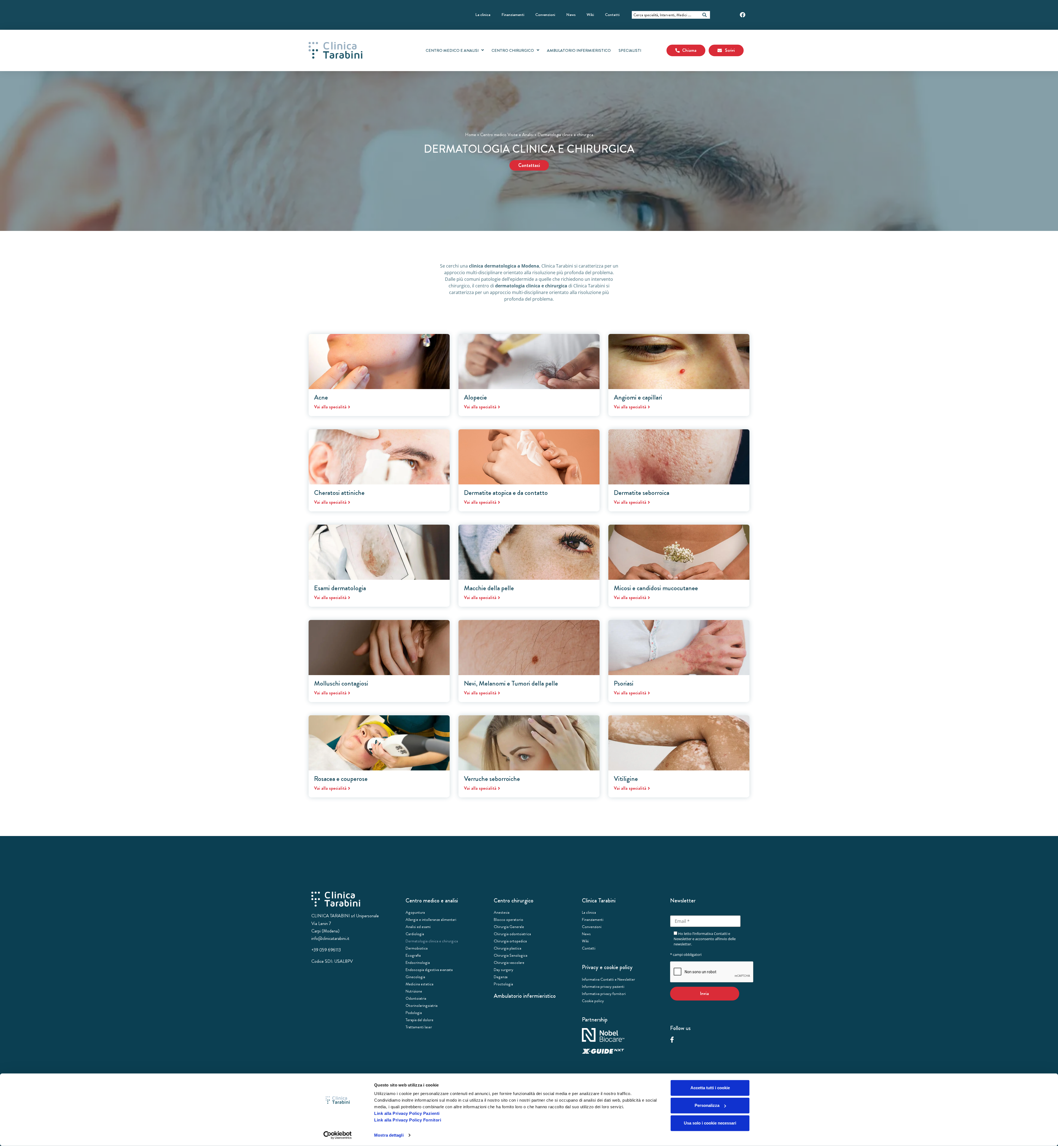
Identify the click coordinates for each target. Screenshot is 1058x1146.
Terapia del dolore (419, 1020)
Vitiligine (626, 778)
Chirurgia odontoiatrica (512, 934)
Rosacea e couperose (341, 778)
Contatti (612, 15)
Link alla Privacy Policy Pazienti (407, 1113)
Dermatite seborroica (641, 492)
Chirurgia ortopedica (510, 941)
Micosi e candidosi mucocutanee (656, 588)
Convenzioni (545, 15)
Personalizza (707, 1105)
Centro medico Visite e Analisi (506, 134)
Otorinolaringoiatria (422, 1005)
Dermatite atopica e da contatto (506, 492)
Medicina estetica (419, 984)
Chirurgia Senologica (510, 955)
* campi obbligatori (685, 954)
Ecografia (413, 955)
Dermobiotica (417, 948)
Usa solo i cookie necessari (710, 1123)
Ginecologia (415, 977)
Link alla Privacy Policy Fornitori (407, 1120)
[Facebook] (742, 15)
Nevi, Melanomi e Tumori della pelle (511, 683)
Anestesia (501, 912)
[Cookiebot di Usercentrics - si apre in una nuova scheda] (338, 1135)
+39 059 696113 (326, 950)
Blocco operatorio (508, 919)
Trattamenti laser (419, 1027)
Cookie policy (593, 1001)
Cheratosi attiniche (339, 492)
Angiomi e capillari (638, 397)
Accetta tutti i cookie (710, 1087)
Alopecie (475, 397)
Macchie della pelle (489, 588)
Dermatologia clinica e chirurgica (432, 941)
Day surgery (503, 969)
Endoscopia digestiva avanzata (429, 969)
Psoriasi (623, 683)
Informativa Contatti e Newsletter (608, 979)
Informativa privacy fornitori (604, 993)
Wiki (590, 15)
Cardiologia (415, 934)
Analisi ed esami (418, 926)
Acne (321, 397)
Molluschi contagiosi (341, 683)
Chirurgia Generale (509, 926)
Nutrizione (414, 991)
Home (470, 134)
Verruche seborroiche (492, 778)
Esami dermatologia (340, 588)
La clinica (482, 15)
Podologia (414, 1012)
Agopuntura (415, 912)
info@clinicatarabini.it (330, 938)
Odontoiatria (416, 998)
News (571, 15)
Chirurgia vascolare (509, 962)
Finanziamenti (512, 15)
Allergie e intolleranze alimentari (431, 919)
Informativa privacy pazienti (603, 986)
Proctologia (503, 984)
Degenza (501, 977)
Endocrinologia (418, 962)
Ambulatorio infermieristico (525, 996)
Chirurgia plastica (507, 948)
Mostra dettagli (389, 1135)
